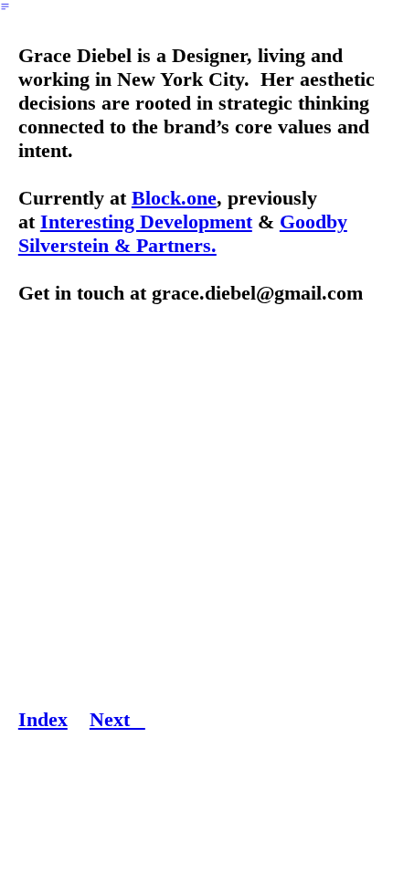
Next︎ (117, 719)
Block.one (174, 197)
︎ (5, 6)
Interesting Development (146, 221)
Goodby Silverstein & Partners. (182, 233)
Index (43, 719)
